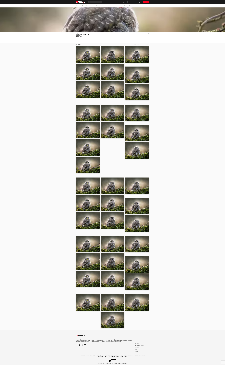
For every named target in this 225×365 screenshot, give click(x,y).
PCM (91, 355)
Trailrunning (129, 251)
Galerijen (121, 5)
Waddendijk (129, 81)
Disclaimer (137, 343)
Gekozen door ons (86, 5)
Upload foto (130, 2)
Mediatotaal (107, 355)
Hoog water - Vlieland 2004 (107, 137)
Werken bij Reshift (109, 363)
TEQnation (125, 356)
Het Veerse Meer (80, 154)
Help (136, 349)
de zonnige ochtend (106, 78)
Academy (121, 2)
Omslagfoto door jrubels (81, 9)
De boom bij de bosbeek (82, 96)
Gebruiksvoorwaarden (139, 345)
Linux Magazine (116, 356)
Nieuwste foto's (99, 5)
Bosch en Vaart (80, 268)
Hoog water (104, 309)
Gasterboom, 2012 (130, 212)
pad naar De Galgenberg (132, 192)
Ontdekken (78, 5)
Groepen (126, 5)
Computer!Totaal (96, 355)
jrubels (84, 36)
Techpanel (126, 355)
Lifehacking (121, 355)
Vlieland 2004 (79, 172)
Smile (127, 119)
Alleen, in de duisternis (107, 210)
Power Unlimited (141, 355)
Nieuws (110, 2)
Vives (112, 356)
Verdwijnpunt (79, 137)
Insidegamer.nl (135, 355)
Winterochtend (80, 251)
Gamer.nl (130, 355)
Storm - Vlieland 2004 (131, 157)
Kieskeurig (82, 355)
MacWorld (116, 355)
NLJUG (121, 356)
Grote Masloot (80, 61)
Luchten (78, 309)
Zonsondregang (105, 285)
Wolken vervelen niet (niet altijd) (132, 230)
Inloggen (139, 2)
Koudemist (79, 119)
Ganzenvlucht (129, 140)
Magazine (115, 2)
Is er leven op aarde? (81, 227)
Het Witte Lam (105, 227)
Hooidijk (128, 288)
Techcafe (112, 355)
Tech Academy (107, 356)
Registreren (145, 2)
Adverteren (137, 341)
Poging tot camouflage (107, 119)
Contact (137, 351)
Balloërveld (129, 99)
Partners (137, 347)
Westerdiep (129, 61)
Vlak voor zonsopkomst (107, 268)
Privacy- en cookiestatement (120, 363)
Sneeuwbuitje (104, 96)
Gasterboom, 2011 (81, 210)
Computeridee (87, 355)
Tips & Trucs (102, 355)
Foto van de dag (114, 5)
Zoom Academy (101, 356)
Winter (78, 285)
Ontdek (105, 2)
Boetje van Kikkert (106, 251)
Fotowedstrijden (132, 5)
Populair (92, 5)
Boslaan (78, 192)
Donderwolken (105, 61)
